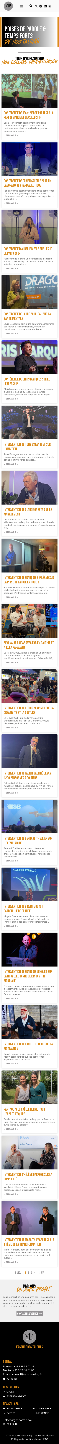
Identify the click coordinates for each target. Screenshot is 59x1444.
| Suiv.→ (42, 1273)
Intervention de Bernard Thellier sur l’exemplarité (28, 841)
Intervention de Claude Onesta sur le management (28, 512)
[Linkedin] (45, 6)
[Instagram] (49, 6)
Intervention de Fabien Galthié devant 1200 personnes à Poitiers (28, 775)
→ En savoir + (11, 135)
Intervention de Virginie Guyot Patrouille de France (23, 908)
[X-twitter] (36, 6)
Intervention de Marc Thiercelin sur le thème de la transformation (29, 1242)
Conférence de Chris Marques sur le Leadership (27, 381)
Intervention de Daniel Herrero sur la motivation (28, 1046)
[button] (22, 6)
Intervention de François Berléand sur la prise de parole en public (29, 580)
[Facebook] (40, 6)
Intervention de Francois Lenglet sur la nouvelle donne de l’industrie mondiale (28, 976)
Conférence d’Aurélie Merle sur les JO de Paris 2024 (28, 251)
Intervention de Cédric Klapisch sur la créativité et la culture (29, 710)
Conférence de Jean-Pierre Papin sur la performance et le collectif (29, 115)
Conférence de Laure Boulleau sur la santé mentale (27, 316)
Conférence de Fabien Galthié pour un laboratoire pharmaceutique (27, 183)
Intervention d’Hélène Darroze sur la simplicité (28, 1177)
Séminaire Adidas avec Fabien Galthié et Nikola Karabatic (29, 645)
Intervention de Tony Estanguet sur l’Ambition (27, 446)
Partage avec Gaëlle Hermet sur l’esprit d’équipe (24, 1111)
